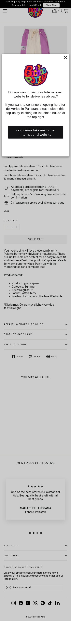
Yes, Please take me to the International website (35, 132)
